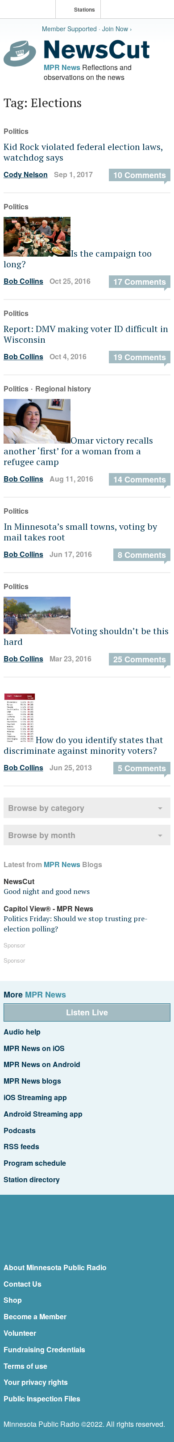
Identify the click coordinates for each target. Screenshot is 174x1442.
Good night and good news (47, 891)
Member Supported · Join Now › (87, 28)
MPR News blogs (32, 1081)
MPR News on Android (42, 1064)
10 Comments (139, 175)
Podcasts (20, 1130)
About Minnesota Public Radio (55, 1267)
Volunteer (20, 1333)
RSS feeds (21, 1146)
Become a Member (35, 1316)
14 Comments (139, 479)
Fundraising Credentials (44, 1349)
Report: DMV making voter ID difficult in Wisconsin (86, 334)
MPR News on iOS (34, 1048)
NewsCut (19, 881)
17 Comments (139, 281)
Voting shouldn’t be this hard (86, 636)
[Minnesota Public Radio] (29, 10)
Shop (13, 1300)
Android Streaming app (43, 1114)
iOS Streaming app (35, 1097)
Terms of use (25, 1366)
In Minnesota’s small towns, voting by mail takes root (80, 531)
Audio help (22, 1031)
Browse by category (46, 808)
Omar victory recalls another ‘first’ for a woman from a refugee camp (78, 451)
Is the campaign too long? (78, 258)
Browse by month (41, 835)
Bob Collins (23, 281)
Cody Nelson (26, 174)
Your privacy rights (36, 1382)
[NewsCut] (97, 56)
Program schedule (35, 1163)
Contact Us (22, 1284)
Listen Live (87, 1012)
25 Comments (139, 659)
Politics (16, 131)
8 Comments (142, 555)
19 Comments (139, 357)
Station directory (32, 1179)
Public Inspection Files (42, 1398)
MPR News (62, 67)
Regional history (63, 388)
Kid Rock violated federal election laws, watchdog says (83, 152)
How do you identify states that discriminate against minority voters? (83, 745)
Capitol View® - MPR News (48, 908)
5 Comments (142, 768)
